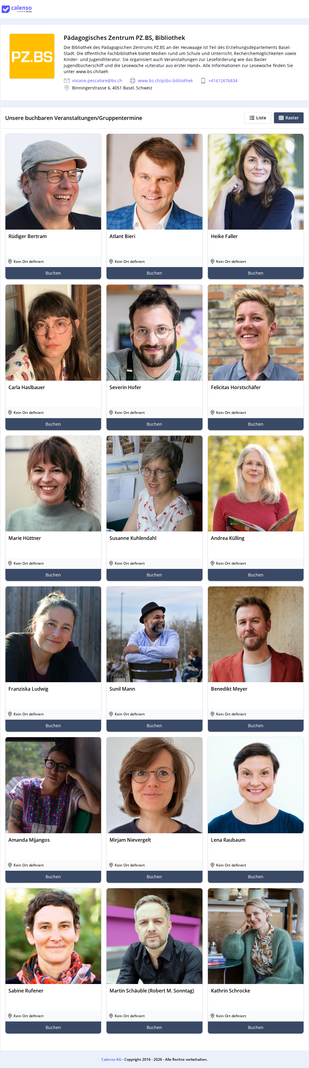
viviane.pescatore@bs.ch (97, 80)
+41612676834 (223, 80)
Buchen (53, 273)
